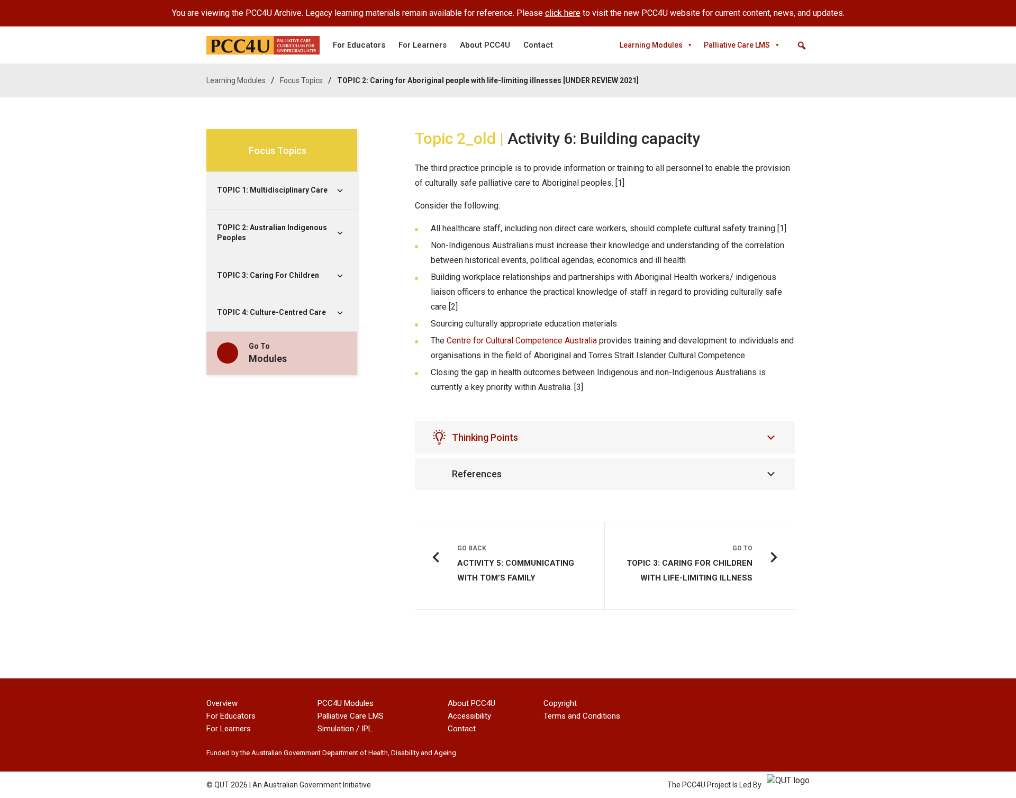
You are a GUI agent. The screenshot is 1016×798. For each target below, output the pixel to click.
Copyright (560, 703)
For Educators (359, 45)
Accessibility (469, 716)
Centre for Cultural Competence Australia (522, 340)
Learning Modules (651, 45)
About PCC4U (485, 45)
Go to (268, 353)
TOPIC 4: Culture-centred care (271, 312)
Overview (222, 703)
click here (562, 13)
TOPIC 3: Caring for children (268, 275)
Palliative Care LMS (737, 45)
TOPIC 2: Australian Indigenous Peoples (272, 232)
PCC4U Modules (346, 703)
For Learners (422, 45)
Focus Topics (301, 80)
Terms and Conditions (581, 716)
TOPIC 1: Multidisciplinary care (272, 190)
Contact (538, 45)
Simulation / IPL (345, 728)
